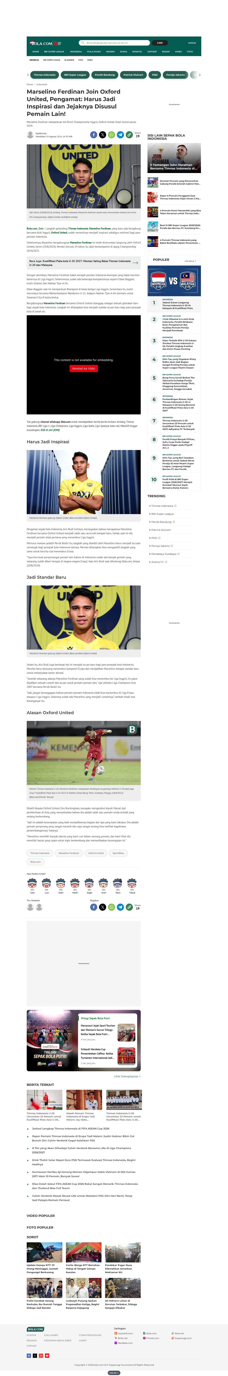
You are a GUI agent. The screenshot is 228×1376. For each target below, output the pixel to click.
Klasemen (69, 60)
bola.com (99, 1365)
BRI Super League (54, 51)
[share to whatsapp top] (111, 134)
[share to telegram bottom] (120, 907)
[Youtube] (47, 1355)
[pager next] (200, 75)
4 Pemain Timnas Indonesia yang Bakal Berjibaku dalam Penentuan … (180, 241)
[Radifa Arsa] (31, 134)
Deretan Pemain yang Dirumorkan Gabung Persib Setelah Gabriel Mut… (180, 182)
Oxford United (59, 232)
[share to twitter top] (102, 134)
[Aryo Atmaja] (39, 907)
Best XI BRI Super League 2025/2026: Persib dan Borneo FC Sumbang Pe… (180, 226)
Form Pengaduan (90, 1335)
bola (46, 43)
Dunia (123, 51)
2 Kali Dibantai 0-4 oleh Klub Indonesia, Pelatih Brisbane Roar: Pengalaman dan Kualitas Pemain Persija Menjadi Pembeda (178, 325)
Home (35, 51)
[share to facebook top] (93, 134)
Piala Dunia (94, 51)
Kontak (31, 1335)
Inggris (110, 51)
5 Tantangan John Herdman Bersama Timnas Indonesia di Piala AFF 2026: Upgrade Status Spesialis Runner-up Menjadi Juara (173, 166)
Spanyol (137, 51)
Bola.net (179, 1333)
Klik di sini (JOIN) (50, 430)
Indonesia (76, 51)
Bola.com (32, 228)
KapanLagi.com (183, 1338)
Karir (82, 1340)
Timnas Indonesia (78, 228)
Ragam (166, 51)
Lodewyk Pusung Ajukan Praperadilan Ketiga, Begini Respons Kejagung (82, 1304)
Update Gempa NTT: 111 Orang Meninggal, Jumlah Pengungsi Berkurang (42, 1268)
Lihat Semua (189, 261)
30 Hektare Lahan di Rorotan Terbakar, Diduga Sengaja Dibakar (121, 1304)
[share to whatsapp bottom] (111, 907)
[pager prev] (28, 75)
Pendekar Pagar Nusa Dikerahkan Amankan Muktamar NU (118, 1268)
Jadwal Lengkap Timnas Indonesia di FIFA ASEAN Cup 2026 (70, 1128)
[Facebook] (29, 1356)
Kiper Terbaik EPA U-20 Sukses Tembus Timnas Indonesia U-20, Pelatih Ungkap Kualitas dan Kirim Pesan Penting (179, 344)
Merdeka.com (125, 1343)
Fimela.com (152, 1338)
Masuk (192, 43)
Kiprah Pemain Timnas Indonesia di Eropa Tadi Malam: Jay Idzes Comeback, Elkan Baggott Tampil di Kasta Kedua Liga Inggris (83, 1116)
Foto (190, 51)
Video (178, 51)
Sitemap (32, 1345)
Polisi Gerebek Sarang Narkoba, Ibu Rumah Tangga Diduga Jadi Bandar (44, 1304)
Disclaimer (51, 1335)
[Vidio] (41, 1356)
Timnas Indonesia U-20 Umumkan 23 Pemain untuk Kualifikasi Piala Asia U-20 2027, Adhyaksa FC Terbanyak (44, 1116)
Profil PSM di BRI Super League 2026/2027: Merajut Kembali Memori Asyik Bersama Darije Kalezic (177, 483)
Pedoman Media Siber (57, 1340)
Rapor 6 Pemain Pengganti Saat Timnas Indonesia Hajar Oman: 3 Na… (180, 197)
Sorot (32, 1237)
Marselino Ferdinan (100, 228)
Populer (161, 260)
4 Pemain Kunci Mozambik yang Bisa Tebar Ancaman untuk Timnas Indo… (180, 212)
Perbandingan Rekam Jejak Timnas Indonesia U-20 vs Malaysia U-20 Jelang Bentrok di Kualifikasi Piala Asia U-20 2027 (178, 405)
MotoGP (152, 51)
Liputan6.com (125, 1333)
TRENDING (156, 496)
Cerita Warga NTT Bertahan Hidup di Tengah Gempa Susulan (83, 1268)
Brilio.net (123, 1338)
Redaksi (32, 1340)
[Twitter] (35, 1356)
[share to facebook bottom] (93, 907)
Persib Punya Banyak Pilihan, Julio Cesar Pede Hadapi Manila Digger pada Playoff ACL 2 (178, 443)
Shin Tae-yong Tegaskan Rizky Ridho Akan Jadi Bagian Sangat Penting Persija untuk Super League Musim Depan (179, 363)
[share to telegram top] (120, 134)
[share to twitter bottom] (102, 907)
